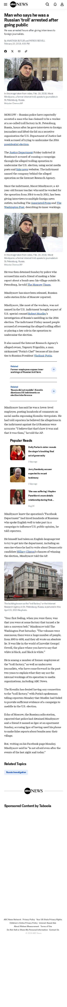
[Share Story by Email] (19, 51)
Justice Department (21, 152)
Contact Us (54, 930)
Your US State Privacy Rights (49, 919)
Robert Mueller (37, 313)
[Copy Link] (26, 51)
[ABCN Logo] (19, 4)
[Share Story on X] (12, 51)
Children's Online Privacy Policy (24, 923)
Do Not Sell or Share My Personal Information (27, 930)
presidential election (16, 144)
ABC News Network (12, 919)
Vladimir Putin (43, 355)
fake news (22, 169)
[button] (5, 4)
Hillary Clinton (26, 551)
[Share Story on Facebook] (5, 51)
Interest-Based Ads (47, 923)
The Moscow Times (38, 284)
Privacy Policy (29, 919)
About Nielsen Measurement (26, 926)
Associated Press (41, 202)
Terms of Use (46, 926)
